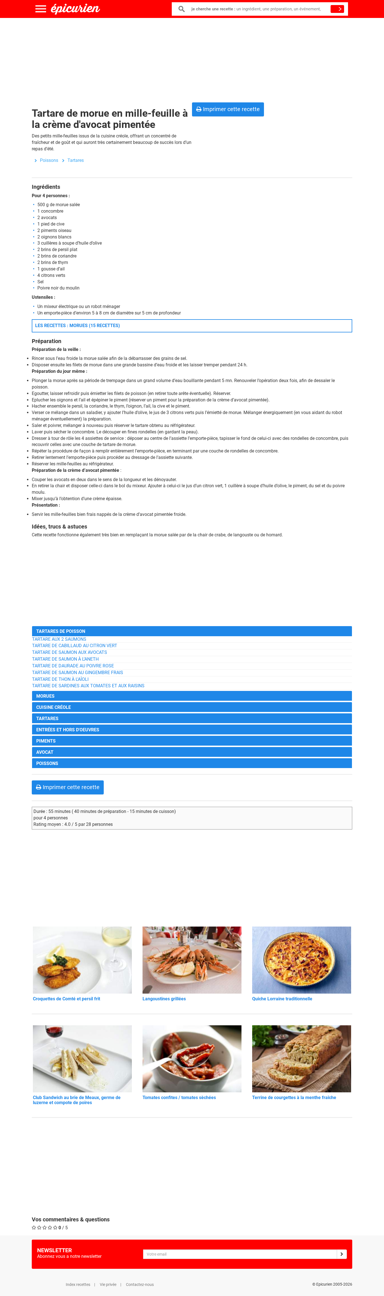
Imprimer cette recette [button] (231, 109)
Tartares (75, 160)
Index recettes (78, 1284)
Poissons (49, 160)
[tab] (192, 631)
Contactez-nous (140, 1284)
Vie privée (108, 1284)
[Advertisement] (192, 59)
